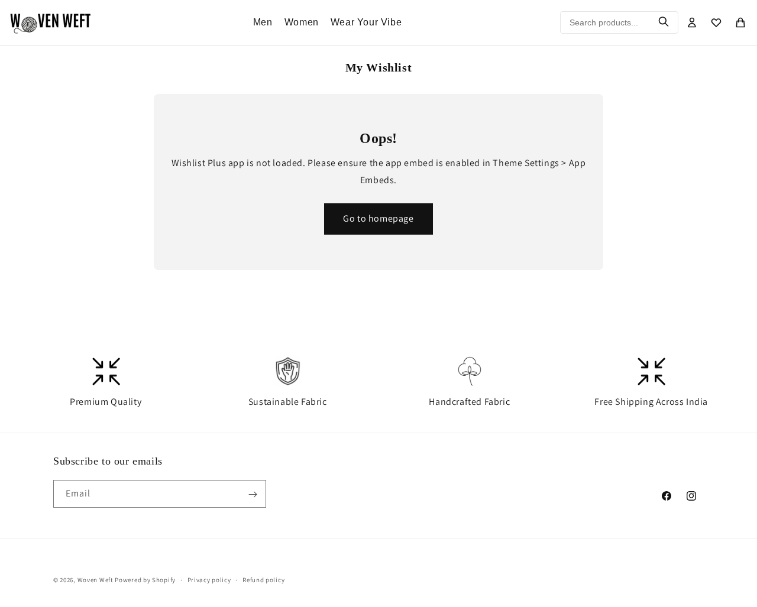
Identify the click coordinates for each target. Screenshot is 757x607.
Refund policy (263, 579)
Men (263, 22)
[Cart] (740, 22)
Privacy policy (209, 579)
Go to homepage (378, 218)
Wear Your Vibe (366, 22)
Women (301, 22)
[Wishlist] (716, 22)
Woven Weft (95, 580)
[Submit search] (663, 22)
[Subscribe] (253, 494)
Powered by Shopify (145, 580)
